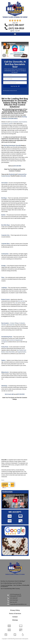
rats (16, 302)
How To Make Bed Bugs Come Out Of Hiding (11, 583)
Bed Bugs (4, 198)
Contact (15, 617)
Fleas (2, 277)
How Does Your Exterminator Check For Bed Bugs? (13, 581)
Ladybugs (4, 287)
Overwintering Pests (6, 336)
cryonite (10, 123)
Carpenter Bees (5, 243)
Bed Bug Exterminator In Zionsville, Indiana (15, 100)
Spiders (3, 360)
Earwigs (3, 265)
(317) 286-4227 (15, 72)
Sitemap (15, 620)
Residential (12, 174)
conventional (4, 123)
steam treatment (23, 121)
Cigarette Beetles (22, 352)
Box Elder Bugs (5, 225)
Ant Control (4, 182)
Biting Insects (5, 372)
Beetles (3, 214)
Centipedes (22, 323)
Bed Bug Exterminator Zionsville (12, 145)
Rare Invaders (5, 323)
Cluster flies (12, 324)
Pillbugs (17, 323)
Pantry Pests (4, 346)
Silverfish (3, 324)
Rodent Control (5, 299)
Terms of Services (15, 613)
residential (4, 340)
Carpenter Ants (5, 235)
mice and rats (21, 301)
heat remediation (14, 121)
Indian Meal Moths (10, 352)
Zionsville (23, 176)
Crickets (12, 323)
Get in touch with (9, 394)
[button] (15, 34)
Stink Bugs (4, 385)
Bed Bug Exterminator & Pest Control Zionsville (15, 109)
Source (2, 480)
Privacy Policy (15, 610)
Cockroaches (5, 253)
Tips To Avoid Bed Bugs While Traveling (10, 588)
